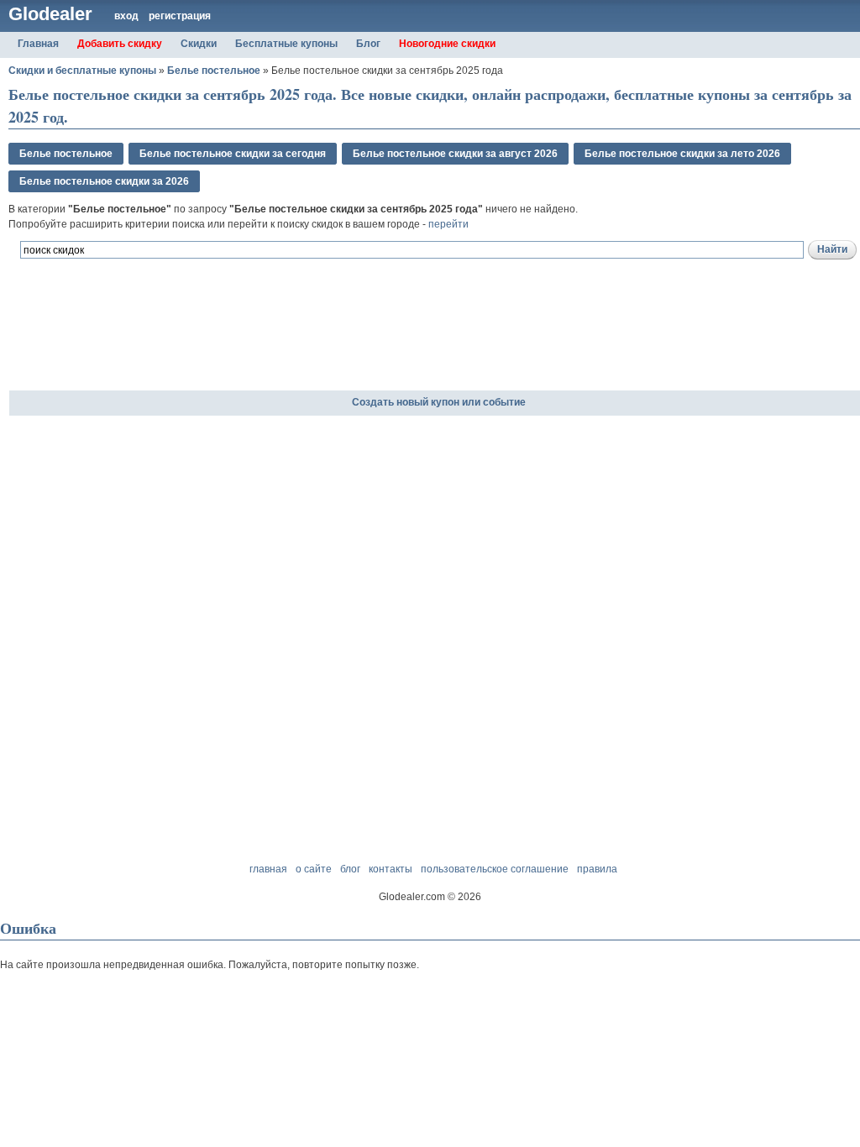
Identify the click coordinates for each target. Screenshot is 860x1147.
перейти (448, 224)
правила (597, 869)
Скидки (199, 44)
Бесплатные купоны (286, 44)
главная (268, 869)
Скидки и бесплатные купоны (82, 70)
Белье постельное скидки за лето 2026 (682, 154)
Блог (368, 44)
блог (350, 869)
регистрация (180, 16)
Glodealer (50, 13)
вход (126, 16)
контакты (390, 869)
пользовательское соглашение (495, 869)
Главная (38, 44)
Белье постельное (213, 70)
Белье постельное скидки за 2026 (104, 181)
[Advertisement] (204, 352)
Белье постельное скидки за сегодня (232, 154)
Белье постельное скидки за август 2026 (455, 154)
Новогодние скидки (447, 44)
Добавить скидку (119, 44)
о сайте (314, 869)
